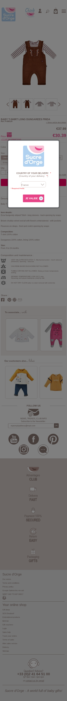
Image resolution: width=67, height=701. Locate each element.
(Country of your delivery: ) (33, 174)
